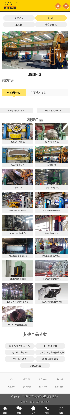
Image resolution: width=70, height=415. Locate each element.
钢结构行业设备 (20, 352)
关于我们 (27, 379)
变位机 (51, 18)
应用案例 (11, 386)
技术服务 (27, 386)
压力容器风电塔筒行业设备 (50, 352)
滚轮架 (18, 24)
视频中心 (43, 386)
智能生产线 (35, 365)
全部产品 (18, 18)
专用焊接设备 (19, 358)
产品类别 (59, 379)
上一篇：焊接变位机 (16, 110)
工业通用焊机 (50, 345)
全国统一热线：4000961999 (35, 402)
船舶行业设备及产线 (19, 345)
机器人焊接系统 (50, 358)
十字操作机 (51, 24)
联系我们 (59, 386)
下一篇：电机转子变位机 (53, 110)
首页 (11, 379)
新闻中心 (43, 379)
